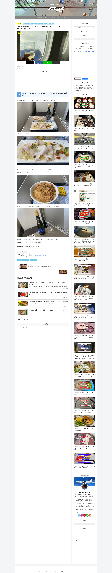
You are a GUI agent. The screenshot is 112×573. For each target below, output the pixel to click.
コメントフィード (77, 537)
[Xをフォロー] (79, 515)
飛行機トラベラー (84, 492)
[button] (56, 62)
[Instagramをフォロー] (81, 515)
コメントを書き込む (43, 324)
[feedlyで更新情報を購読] (87, 515)
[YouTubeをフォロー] (84, 515)
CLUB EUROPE (50, 23)
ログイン (76, 532)
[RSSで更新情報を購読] (90, 515)
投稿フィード (76, 534)
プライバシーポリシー (56, 568)
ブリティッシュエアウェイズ (28, 23)
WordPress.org (77, 540)
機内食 (19, 23)
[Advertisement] (43, 81)
